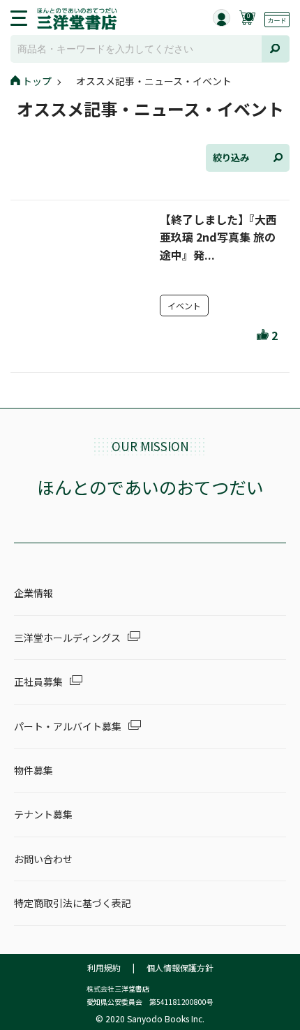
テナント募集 (43, 814)
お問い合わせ (43, 859)
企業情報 (33, 593)
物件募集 (33, 770)
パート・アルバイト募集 (67, 726)
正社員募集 (38, 682)
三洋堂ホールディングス (67, 638)
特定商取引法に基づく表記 (72, 903)
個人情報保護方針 (180, 967)
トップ (37, 81)
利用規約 (104, 967)
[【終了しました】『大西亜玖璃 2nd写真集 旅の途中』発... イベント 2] (147, 352)
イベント (184, 305)
